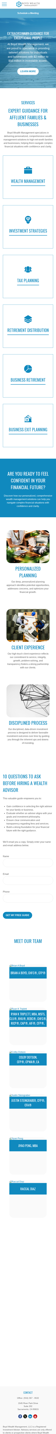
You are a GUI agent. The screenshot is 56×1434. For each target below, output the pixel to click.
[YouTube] (35, 1416)
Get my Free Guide (17, 915)
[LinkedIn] (30, 1416)
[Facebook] (20, 1416)
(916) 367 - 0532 (31, 1398)
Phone (6, 892)
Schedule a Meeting (28, 13)
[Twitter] (25, 1416)
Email (6, 874)
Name (6, 856)
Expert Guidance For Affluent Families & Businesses (28, 114)
